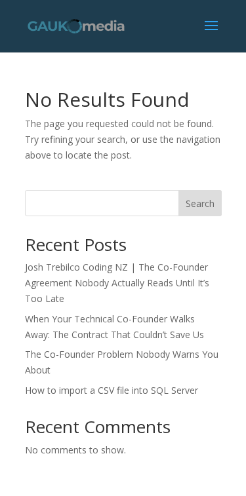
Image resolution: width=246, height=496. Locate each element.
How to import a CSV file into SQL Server (113, 390)
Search (200, 203)
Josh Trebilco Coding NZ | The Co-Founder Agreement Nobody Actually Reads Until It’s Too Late (117, 283)
